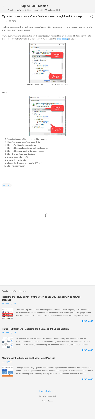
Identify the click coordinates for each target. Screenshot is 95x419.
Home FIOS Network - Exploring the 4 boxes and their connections (35, 329)
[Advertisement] (47, 264)
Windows (7, 185)
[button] (91, 17)
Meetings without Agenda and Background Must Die (28, 358)
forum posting (62, 39)
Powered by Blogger (47, 391)
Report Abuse (47, 401)
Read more (87, 321)
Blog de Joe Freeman (34, 6)
